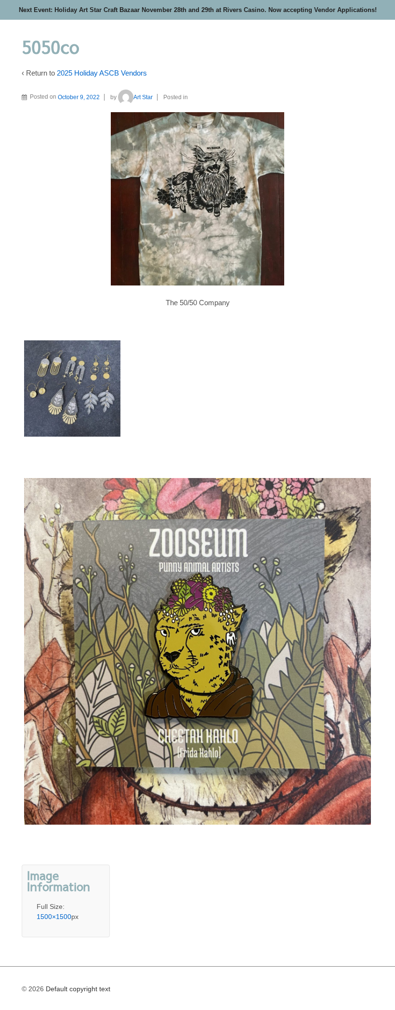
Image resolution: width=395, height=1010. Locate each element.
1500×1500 (54, 916)
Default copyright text (77, 989)
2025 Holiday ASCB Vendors (102, 73)
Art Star (143, 97)
